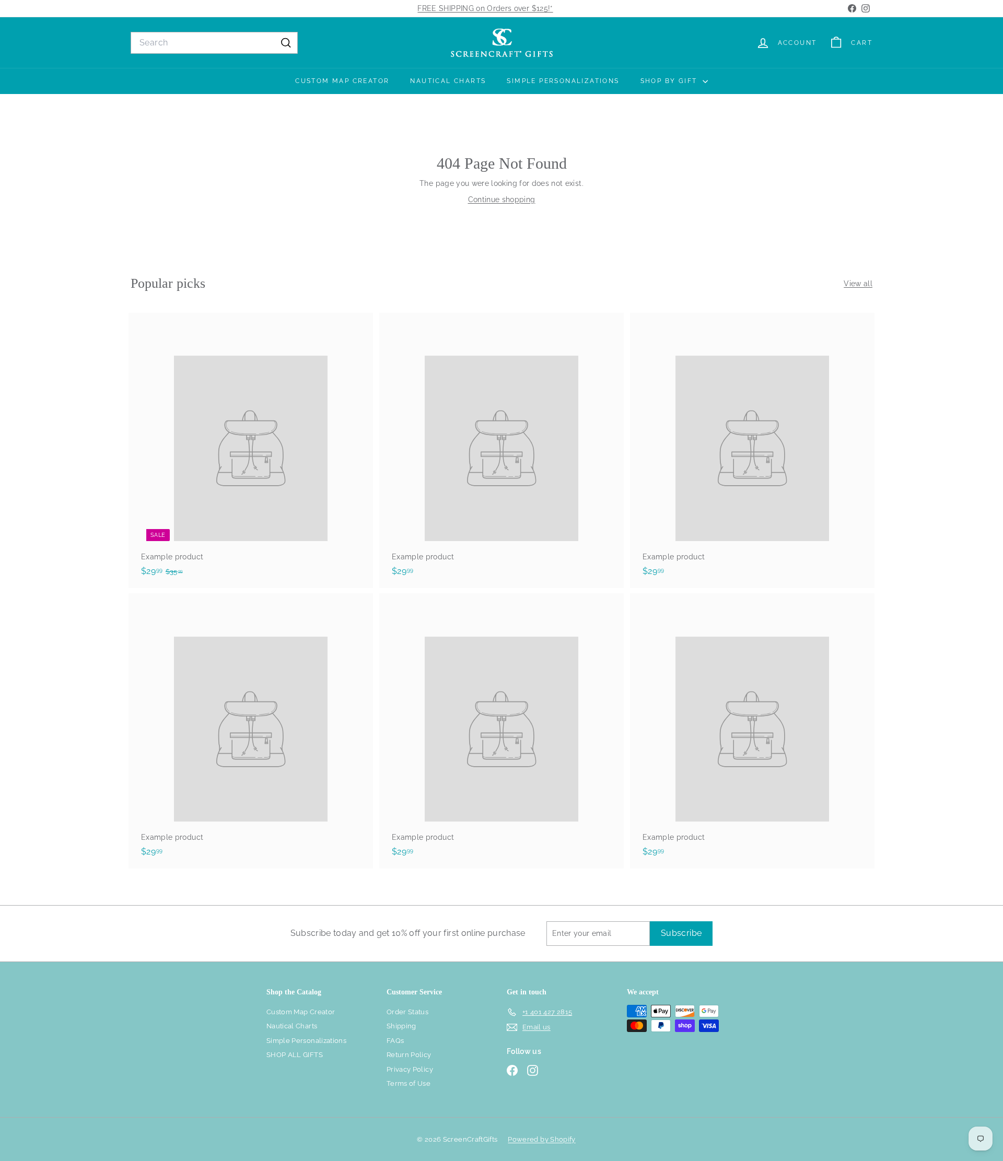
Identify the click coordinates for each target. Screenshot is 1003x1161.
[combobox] (214, 43)
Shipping (401, 1026)
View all (858, 283)
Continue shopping (501, 199)
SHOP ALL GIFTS (294, 1055)
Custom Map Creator (342, 81)
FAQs (395, 1041)
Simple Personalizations (563, 81)
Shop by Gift (670, 81)
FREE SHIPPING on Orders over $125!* (485, 8)
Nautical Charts (448, 81)
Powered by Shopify (541, 1139)
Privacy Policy (410, 1069)
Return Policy (409, 1055)
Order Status (407, 1012)
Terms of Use (408, 1083)
